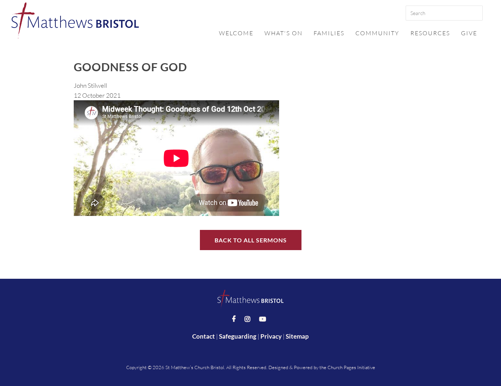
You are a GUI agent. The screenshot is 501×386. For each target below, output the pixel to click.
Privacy (271, 336)
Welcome (236, 33)
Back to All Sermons (251, 240)
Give (469, 33)
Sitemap (297, 336)
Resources (430, 33)
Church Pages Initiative (351, 367)
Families (329, 33)
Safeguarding (237, 336)
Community (377, 33)
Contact (203, 336)
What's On (283, 33)
